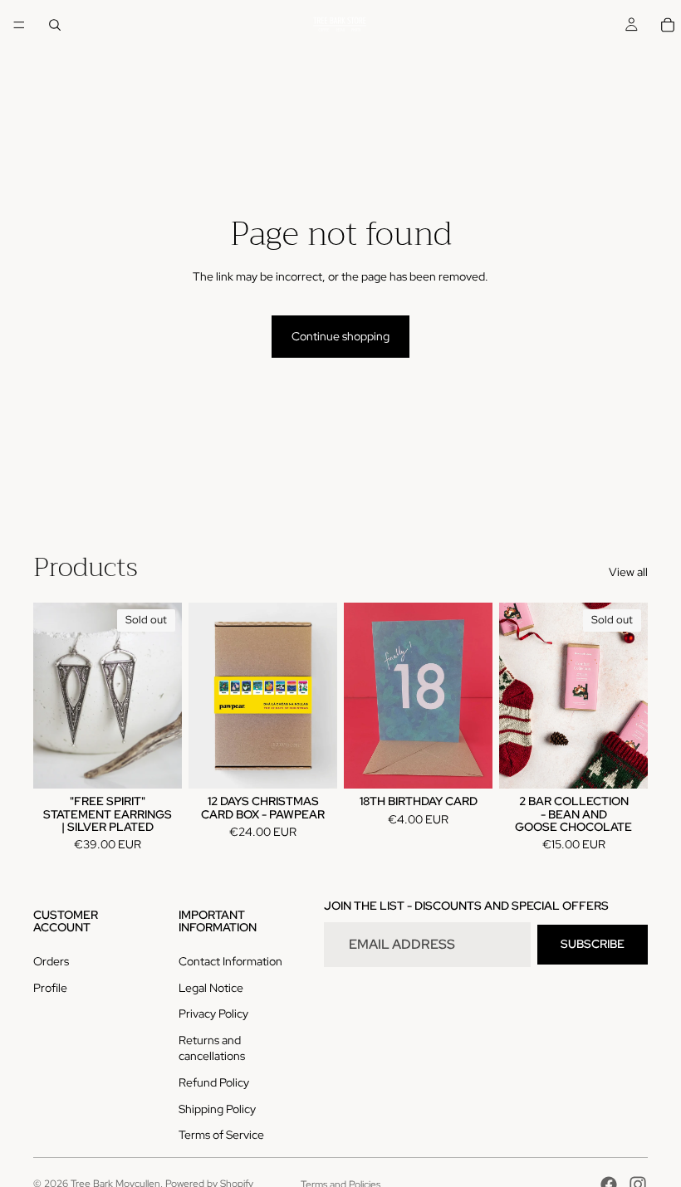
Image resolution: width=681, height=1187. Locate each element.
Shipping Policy (217, 1109)
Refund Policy (214, 1082)
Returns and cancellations (212, 1048)
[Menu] (19, 25)
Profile (50, 987)
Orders (51, 961)
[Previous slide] (51, 695)
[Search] (55, 25)
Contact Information (230, 961)
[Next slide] (163, 695)
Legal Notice (211, 987)
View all (628, 571)
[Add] (311, 763)
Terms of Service (221, 1134)
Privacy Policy (213, 1013)
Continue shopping (340, 336)
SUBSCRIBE (593, 943)
